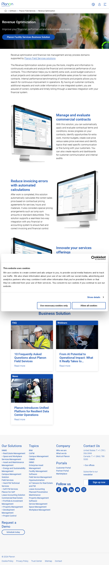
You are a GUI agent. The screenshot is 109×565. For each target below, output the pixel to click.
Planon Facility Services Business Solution (28, 37)
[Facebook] (58, 489)
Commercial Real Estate (12, 498)
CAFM (31, 453)
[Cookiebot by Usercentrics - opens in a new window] (93, 258)
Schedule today (13, 532)
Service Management (38, 504)
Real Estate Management (14, 453)
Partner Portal (62, 471)
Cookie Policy (7, 561)
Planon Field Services (27, 11)
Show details (93, 297)
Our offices (89, 465)
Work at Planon (63, 456)
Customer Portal (63, 468)
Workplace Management (39, 510)
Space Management (38, 507)
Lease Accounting (37, 489)
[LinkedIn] (71, 489)
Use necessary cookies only (54, 305)
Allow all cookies (88, 305)
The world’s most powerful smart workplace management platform (6, 10)
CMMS (32, 459)
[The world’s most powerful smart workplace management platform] (7, 4)
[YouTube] (77, 489)
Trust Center (36, 561)
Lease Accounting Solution (13, 495)
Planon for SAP (8, 492)
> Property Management (12, 507)
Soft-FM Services (10, 489)
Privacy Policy (22, 561)
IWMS (4, 450)
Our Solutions (12, 446)
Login (99, 4)
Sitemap (48, 561)
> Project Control (9, 516)
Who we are (61, 450)
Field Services (7, 480)
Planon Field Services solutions (39, 58)
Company (63, 446)
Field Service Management (40, 477)
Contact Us (91, 446)
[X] (65, 489)
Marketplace (61, 474)
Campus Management (39, 456)
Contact (58, 561)
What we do (61, 453)
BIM (31, 450)
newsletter (88, 474)
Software (13, 11)
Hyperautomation (37, 480)
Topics (34, 446)
